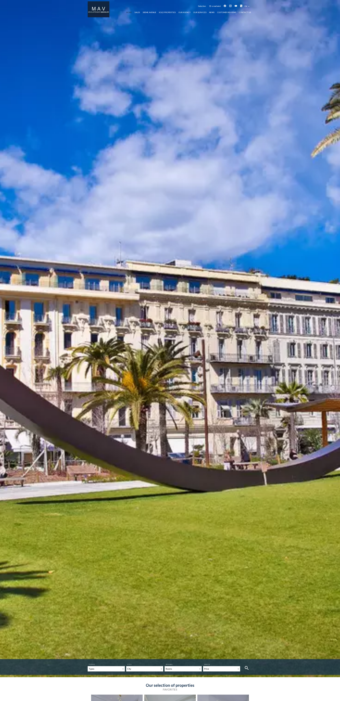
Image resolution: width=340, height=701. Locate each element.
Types (92, 664)
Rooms (169, 664)
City (130, 664)
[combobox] (106, 668)
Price (207, 664)
